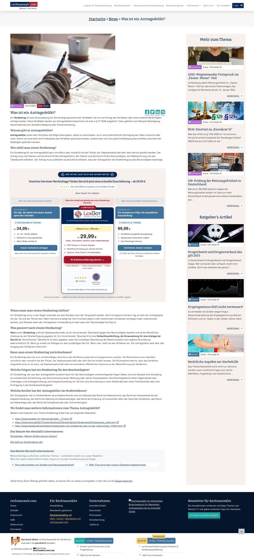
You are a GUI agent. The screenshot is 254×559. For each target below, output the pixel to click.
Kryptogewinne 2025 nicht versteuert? (215, 307)
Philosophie (95, 515)
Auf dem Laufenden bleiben (204, 515)
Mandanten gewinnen (61, 510)
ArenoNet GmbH (97, 505)
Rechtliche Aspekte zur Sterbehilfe (213, 362)
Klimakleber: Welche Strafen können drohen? (33, 436)
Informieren (193, 5)
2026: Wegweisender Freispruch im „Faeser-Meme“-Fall (213, 76)
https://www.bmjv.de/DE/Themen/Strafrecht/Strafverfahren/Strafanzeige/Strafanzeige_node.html (65, 422)
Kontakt (14, 510)
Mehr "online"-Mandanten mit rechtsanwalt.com (65, 519)
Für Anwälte (223, 5)
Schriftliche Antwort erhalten (138, 247)
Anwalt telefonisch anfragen (34, 247)
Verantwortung (97, 519)
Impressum (16, 515)
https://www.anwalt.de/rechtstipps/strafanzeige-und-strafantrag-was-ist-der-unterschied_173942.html (69, 425)
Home (13, 505)
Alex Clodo (43, 105)
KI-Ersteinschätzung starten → (87, 259)
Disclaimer (16, 529)
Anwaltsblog (56, 505)
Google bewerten (123, 480)
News (113, 19)
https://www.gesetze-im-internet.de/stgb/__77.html (42, 418)
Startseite (97, 19)
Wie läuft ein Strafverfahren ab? (26, 442)
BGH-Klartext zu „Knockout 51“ (210, 129)
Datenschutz (16, 524)
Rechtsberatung (174, 5)
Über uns (208, 5)
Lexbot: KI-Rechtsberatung (98, 5)
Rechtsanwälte (121, 5)
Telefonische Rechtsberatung (148, 5)
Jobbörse (94, 524)
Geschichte (95, 510)
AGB (12, 519)
